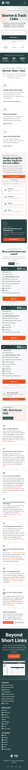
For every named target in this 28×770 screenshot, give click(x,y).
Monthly (11, 263)
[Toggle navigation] (25, 3)
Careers (5, 740)
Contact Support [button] (8, 622)
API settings (10, 605)
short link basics (17, 439)
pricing (5, 492)
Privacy (5, 744)
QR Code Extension (8, 687)
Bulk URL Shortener (8, 694)
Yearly (17, 263)
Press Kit (5, 724)
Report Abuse (7, 728)
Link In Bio (6, 703)
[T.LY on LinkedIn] (20, 766)
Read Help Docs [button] (19, 622)
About (5, 735)
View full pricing (13, 399)
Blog (4, 719)
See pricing (14, 180)
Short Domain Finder (9, 696)
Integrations (6, 717)
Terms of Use (21, 40)
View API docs (13, 239)
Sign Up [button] (14, 299)
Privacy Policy (14, 41)
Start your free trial (14, 176)
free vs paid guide (14, 490)
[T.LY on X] (8, 766)
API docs (13, 603)
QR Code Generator (18, 579)
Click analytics (14, 47)
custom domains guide (9, 558)
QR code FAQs (13, 580)
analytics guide (7, 539)
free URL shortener (10, 441)
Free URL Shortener (8, 701)
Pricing (5, 710)
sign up (19, 459)
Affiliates (5, 737)
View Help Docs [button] (8, 418)
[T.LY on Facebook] (12, 766)
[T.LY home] (5, 3)
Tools (4, 726)
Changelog (6, 721)
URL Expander (7, 692)
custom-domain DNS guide (14, 559)
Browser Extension (8, 685)
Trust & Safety (7, 749)
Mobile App (6, 689)
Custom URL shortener (5, 47)
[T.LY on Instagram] (16, 766)
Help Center (6, 712)
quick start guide (7, 464)
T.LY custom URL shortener (17, 552)
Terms (4, 747)
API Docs (5, 715)
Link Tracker (21, 539)
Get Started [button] (13, 656)
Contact (5, 742)
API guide (20, 601)
